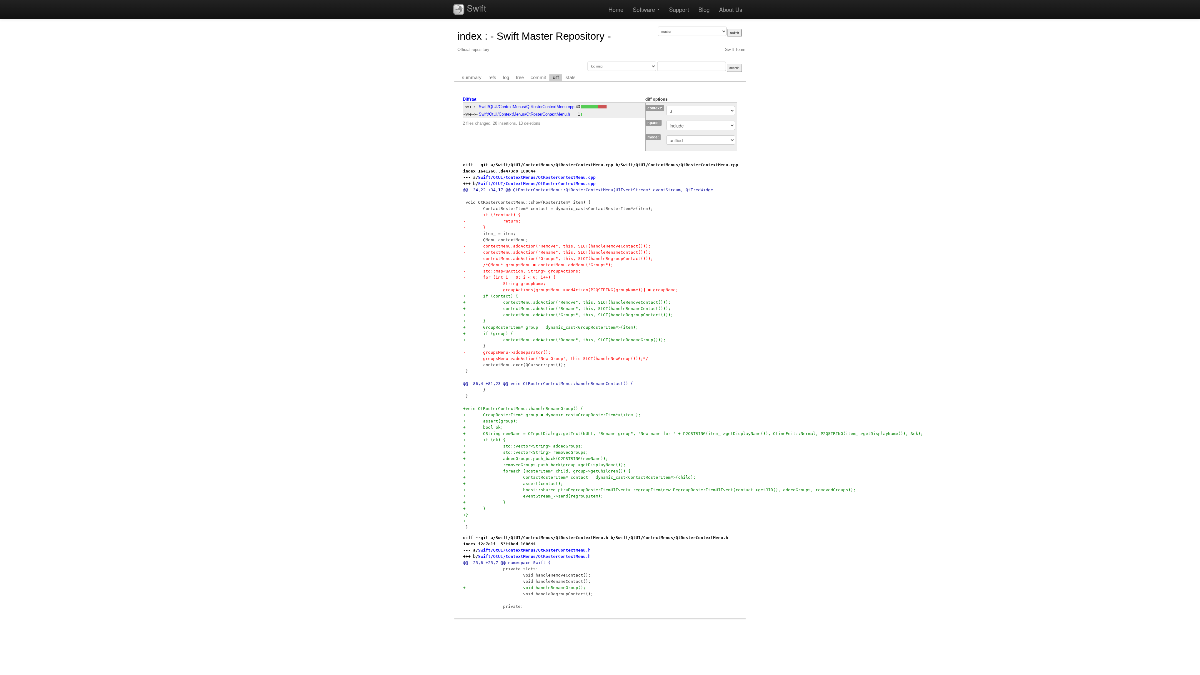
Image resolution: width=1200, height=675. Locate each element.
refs (492, 77)
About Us (730, 9)
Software (645, 9)
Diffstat (469, 99)
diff (556, 77)
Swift (475, 8)
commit (538, 77)
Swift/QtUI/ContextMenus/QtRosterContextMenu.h (524, 114)
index (470, 36)
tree (520, 77)
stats (571, 77)
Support (679, 9)
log (506, 77)
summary (472, 77)
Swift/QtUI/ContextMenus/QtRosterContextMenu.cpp (526, 106)
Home (615, 9)
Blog (704, 9)
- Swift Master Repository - (550, 36)
